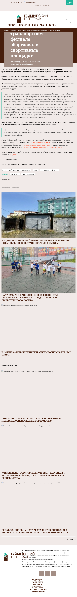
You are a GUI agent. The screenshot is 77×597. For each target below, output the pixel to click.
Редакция (37, 580)
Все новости (71, 539)
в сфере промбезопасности (39, 142)
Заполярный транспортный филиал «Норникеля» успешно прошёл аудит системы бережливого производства (33, 475)
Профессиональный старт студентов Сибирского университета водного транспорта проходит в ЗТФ (35, 531)
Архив (43, 25)
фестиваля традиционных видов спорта (36, 145)
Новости (12, 25)
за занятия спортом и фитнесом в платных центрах (43, 147)
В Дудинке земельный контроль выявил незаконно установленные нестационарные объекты (35, 241)
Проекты (24, 25)
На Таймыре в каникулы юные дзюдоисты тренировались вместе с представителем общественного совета (30, 297)
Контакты (37, 582)
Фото (35, 25)
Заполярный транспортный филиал (16, 170)
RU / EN (52, 25)
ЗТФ (35, 170)
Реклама (37, 585)
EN (66, 20)
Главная (6, 30)
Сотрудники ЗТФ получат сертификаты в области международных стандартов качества (34, 419)
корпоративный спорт (49, 170)
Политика (37, 587)
